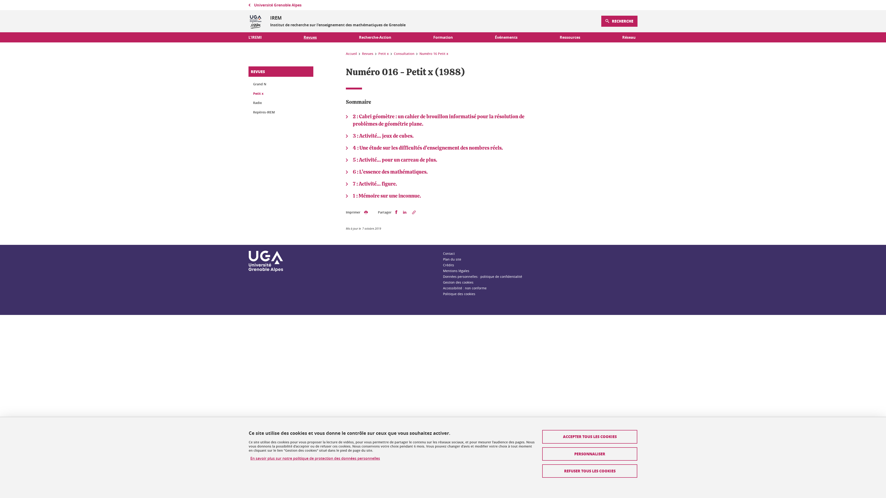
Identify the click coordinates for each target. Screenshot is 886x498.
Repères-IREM (264, 112)
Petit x (258, 93)
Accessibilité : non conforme (465, 288)
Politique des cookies (459, 294)
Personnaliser (589, 453)
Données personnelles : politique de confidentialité (482, 276)
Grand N (259, 84)
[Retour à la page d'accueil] (255, 21)
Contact (449, 253)
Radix (257, 103)
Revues (258, 71)
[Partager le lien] (414, 212)
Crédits (448, 265)
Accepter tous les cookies (590, 436)
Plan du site (452, 259)
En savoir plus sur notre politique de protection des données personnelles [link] (315, 458)
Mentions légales (456, 271)
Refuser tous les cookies (590, 471)
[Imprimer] (366, 212)
